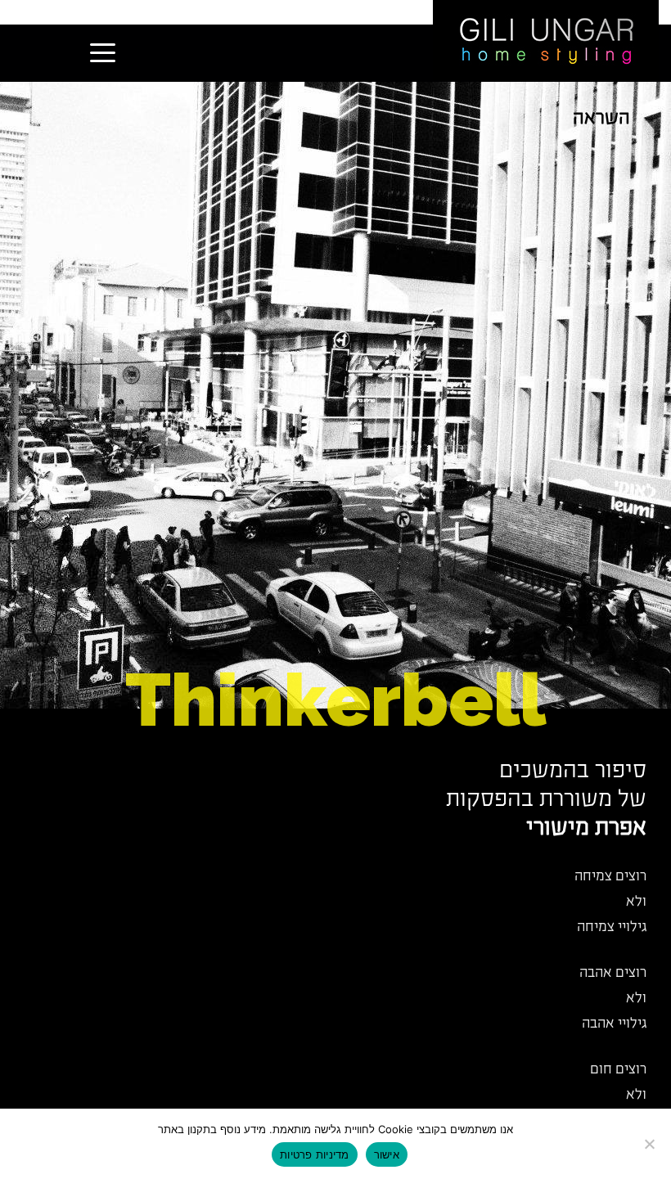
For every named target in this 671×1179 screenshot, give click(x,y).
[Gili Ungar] (546, 38)
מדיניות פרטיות (314, 1154)
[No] (650, 1144)
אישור (386, 1154)
